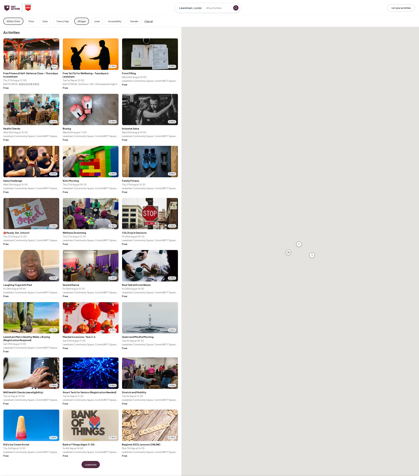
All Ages (82, 21)
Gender (134, 21)
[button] (312, 255)
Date (45, 21)
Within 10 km (13, 21)
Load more (90, 464)
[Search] (235, 7)
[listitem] (31, 64)
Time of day (62, 21)
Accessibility (115, 21)
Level (97, 21)
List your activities (401, 7)
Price (31, 21)
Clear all (148, 21)
